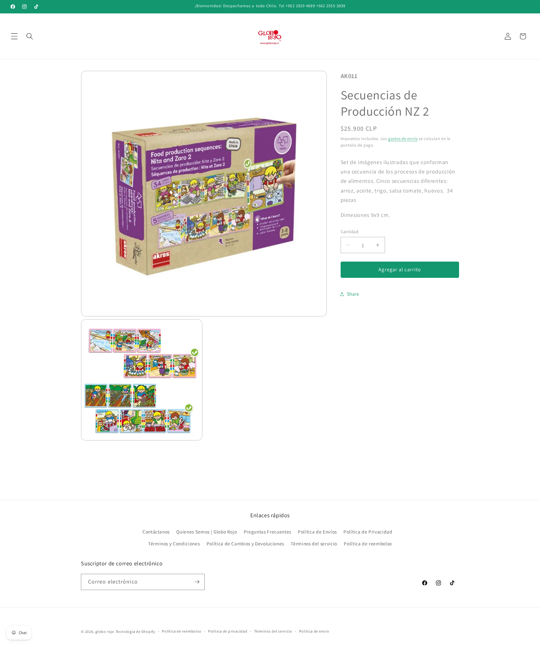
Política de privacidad (228, 631)
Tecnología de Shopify (135, 631)
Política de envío (314, 631)
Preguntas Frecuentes (267, 531)
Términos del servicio (314, 543)
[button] (14, 36)
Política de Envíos (317, 531)
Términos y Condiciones (174, 543)
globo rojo (104, 631)
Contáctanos (156, 531)
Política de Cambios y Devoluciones (245, 543)
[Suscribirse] (196, 582)
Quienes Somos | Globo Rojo (206, 531)
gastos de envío (403, 138)
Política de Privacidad (367, 531)
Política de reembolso (368, 543)
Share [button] (353, 294)
